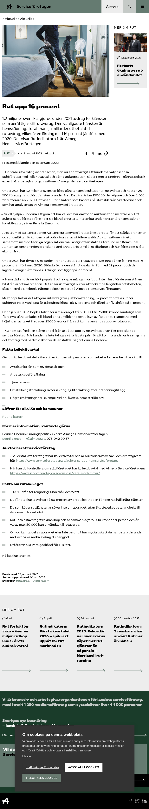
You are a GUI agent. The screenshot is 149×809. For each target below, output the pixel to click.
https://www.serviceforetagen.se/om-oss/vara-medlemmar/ (55, 473)
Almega (112, 6)
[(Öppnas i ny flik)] (86, 153)
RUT (7, 153)
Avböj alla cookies (83, 767)
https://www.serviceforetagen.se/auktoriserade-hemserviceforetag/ (67, 460)
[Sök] (129, 6)
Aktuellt (11, 19)
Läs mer (26, 756)
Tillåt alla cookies (41, 778)
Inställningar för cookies (42, 767)
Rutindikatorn (12, 417)
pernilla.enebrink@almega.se (23, 438)
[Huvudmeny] (142, 6)
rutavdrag (22, 580)
